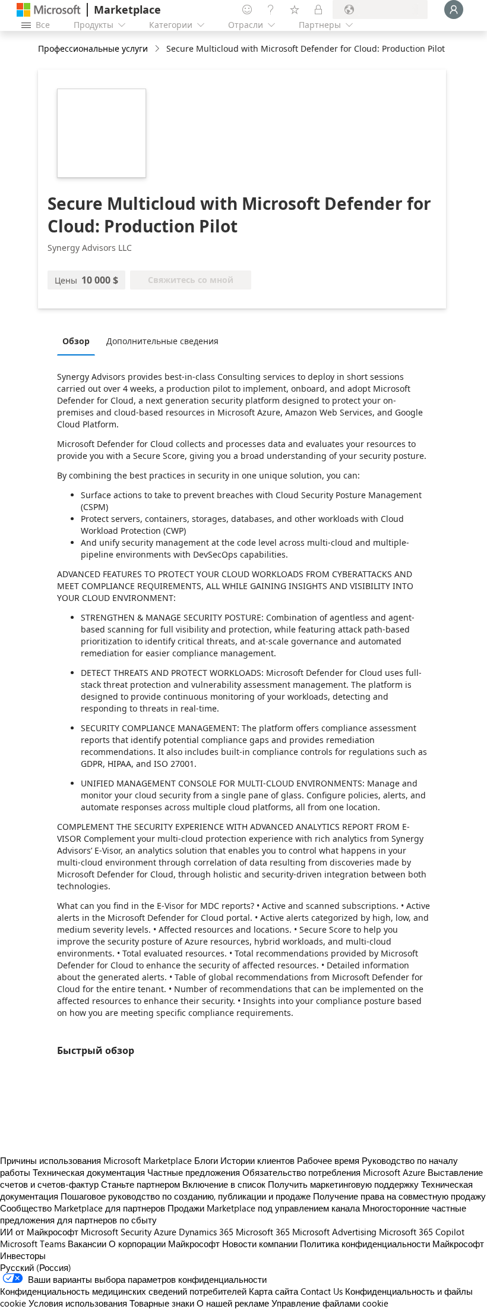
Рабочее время (328, 1160)
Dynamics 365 (206, 1232)
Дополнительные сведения (162, 341)
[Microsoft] (49, 10)
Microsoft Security (116, 1232)
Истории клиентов (257, 1160)
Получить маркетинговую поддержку (343, 1184)
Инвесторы (23, 1255)
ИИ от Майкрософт (39, 1232)
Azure (165, 1232)
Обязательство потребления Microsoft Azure (335, 1172)
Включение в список (223, 1184)
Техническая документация (89, 1172)
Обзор (76, 341)
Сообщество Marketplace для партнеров (82, 1208)
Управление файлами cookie (329, 1303)
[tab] (79, 341)
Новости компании (260, 1244)
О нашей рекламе (233, 1303)
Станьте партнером (140, 1184)
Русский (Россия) (35, 1267)
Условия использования (78, 1303)
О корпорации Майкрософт (164, 1244)
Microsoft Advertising (334, 1232)
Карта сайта (273, 1291)
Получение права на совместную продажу (399, 1196)
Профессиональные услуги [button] (93, 48)
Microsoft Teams (32, 1244)
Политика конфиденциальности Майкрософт (392, 1244)
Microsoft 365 (263, 1232)
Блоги (206, 1160)
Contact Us (322, 1291)
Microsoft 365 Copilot (421, 1232)
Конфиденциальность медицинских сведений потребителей (123, 1291)
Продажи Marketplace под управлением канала (263, 1208)
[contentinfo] (158, 49)
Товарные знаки (161, 1303)
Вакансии (87, 1244)
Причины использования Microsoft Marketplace (96, 1160)
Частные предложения (193, 1172)
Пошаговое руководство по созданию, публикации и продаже (186, 1196)
